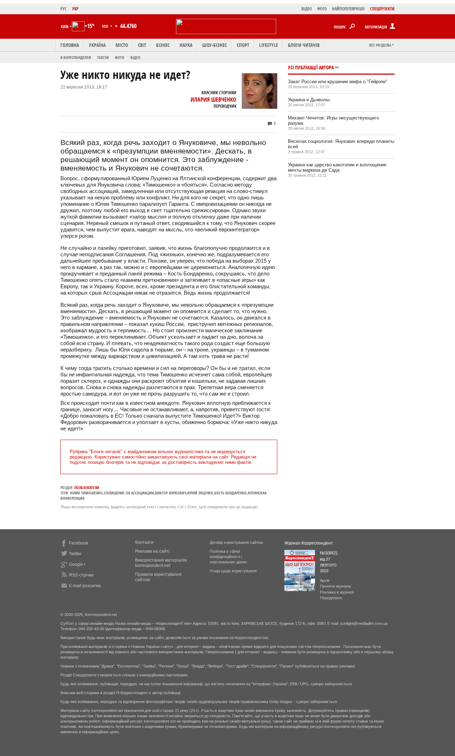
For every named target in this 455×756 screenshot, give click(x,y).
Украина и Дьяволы (309, 99)
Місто (122, 45)
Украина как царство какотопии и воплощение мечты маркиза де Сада (337, 167)
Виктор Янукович (170, 492)
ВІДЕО (306, 9)
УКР (75, 9)
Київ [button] (65, 26)
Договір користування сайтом (236, 542)
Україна (97, 45)
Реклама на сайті (152, 551)
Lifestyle (268, 45)
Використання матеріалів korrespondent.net (161, 563)
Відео (135, 57)
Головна (69, 45)
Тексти (103, 57)
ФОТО (322, 9)
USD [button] (105, 26)
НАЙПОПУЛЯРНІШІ (348, 9)
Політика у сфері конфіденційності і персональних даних (228, 556)
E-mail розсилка (85, 585)
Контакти (144, 542)
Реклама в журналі (337, 592)
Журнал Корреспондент (308, 543)
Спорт (243, 45)
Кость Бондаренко (230, 492)
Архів (325, 580)
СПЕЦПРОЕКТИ (382, 9)
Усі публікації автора (311, 67)
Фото (119, 57)
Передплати (331, 598)
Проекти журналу (335, 586)
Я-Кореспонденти (75, 57)
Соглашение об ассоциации (129, 492)
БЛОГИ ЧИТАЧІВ (304, 45)
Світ (142, 45)
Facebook (78, 543)
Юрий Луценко (200, 492)
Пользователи (86, 487)
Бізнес (163, 45)
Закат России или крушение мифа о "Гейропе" (337, 81)
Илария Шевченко (213, 99)
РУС (63, 9)
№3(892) (328, 553)
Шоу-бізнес (214, 45)
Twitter (75, 553)
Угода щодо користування (233, 571)
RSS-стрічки (81, 575)
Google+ (77, 564)
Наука (186, 45)
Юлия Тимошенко (86, 492)
